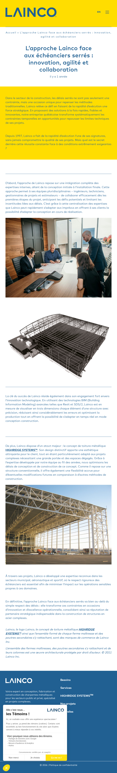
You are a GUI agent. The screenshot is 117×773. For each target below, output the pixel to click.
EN (99, 12)
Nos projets (68, 704)
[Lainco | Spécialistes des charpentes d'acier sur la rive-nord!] (31, 12)
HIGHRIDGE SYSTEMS (76, 696)
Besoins (65, 680)
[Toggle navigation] (107, 12)
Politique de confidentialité (63, 765)
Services (65, 688)
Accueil (11, 32)
